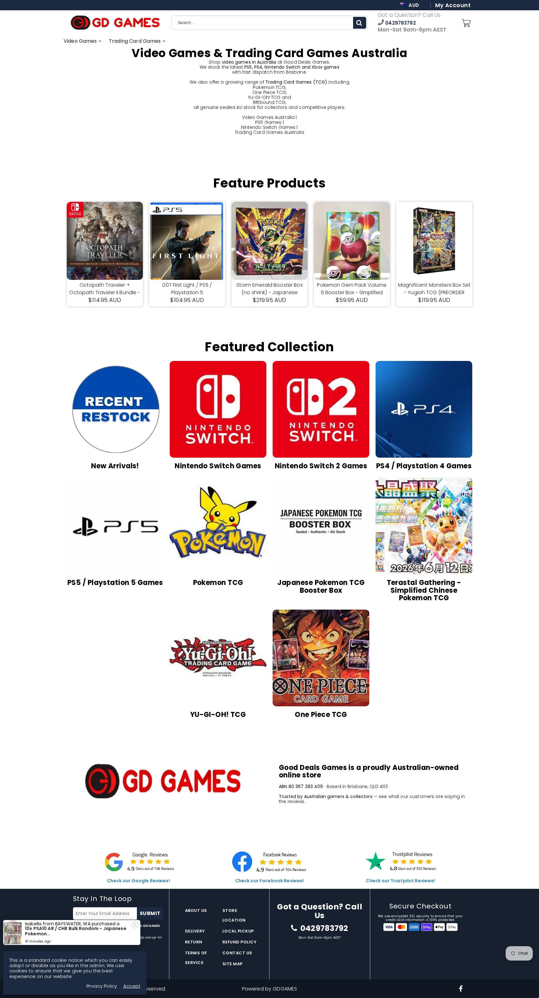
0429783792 (400, 23)
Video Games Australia (268, 117)
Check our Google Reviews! (138, 881)
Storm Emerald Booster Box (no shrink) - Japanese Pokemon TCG (269, 288)
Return (193, 942)
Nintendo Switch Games (268, 127)
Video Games (81, 41)
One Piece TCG (269, 92)
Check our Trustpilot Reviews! (400, 881)
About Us (196, 910)
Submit (150, 913)
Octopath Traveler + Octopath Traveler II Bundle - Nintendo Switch (104, 288)
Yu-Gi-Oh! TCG (264, 97)
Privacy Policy (101, 986)
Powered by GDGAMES (269, 988)
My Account (453, 5)
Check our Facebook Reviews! (269, 881)
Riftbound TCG (269, 102)
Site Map (232, 964)
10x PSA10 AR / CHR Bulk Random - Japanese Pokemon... (75, 931)
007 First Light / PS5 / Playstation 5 (187, 288)
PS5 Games (268, 122)
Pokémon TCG (269, 87)
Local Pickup (238, 931)
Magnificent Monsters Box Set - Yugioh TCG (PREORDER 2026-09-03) (434, 288)
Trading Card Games (135, 41)
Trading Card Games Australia (269, 132)
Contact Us (237, 953)
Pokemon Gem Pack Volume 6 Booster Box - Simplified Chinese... (351, 288)
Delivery (195, 931)
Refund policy (239, 942)
